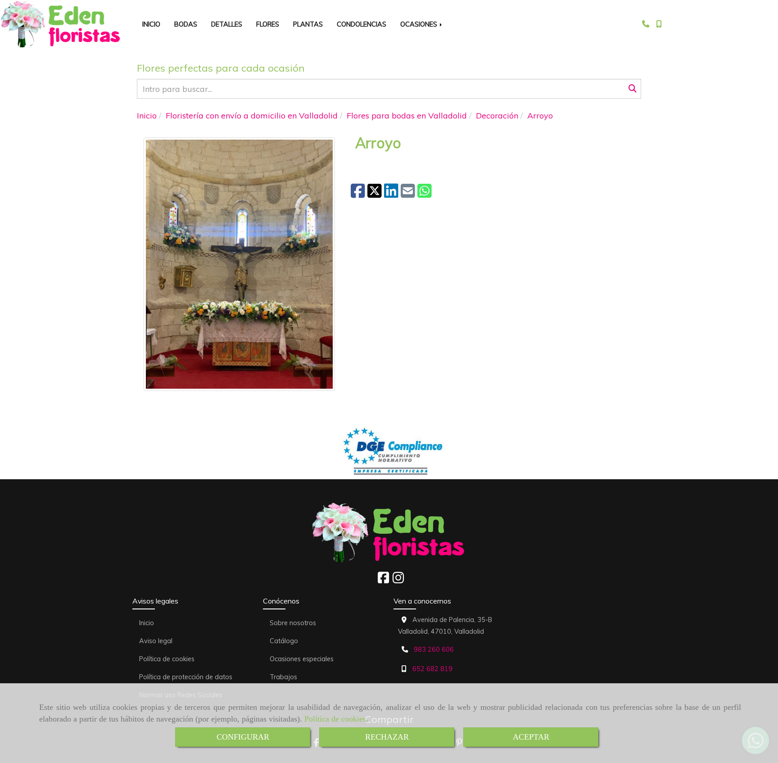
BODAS (185, 24)
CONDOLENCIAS (361, 24)
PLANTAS (308, 24)
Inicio (146, 623)
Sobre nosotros (293, 623)
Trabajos (283, 677)
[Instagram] (398, 580)
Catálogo (284, 641)
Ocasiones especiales (302, 659)
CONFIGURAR (243, 736)
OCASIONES (419, 24)
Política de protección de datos (185, 677)
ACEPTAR (531, 736)
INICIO (151, 24)
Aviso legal (155, 641)
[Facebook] (383, 580)
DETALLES (226, 24)
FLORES (267, 24)
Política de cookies (335, 718)
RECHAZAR (387, 736)
